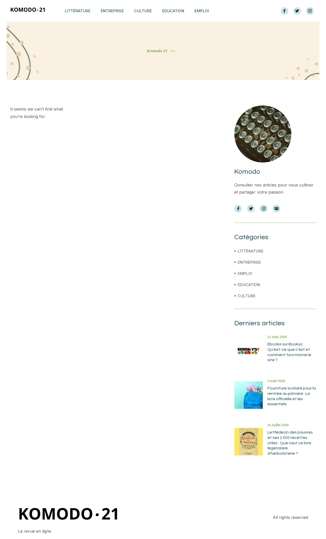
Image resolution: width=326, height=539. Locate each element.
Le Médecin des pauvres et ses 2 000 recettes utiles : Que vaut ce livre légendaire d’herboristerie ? (290, 442)
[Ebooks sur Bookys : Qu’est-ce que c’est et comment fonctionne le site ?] (248, 351)
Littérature (77, 10)
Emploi (201, 10)
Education (173, 10)
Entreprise (112, 10)
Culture (143, 10)
